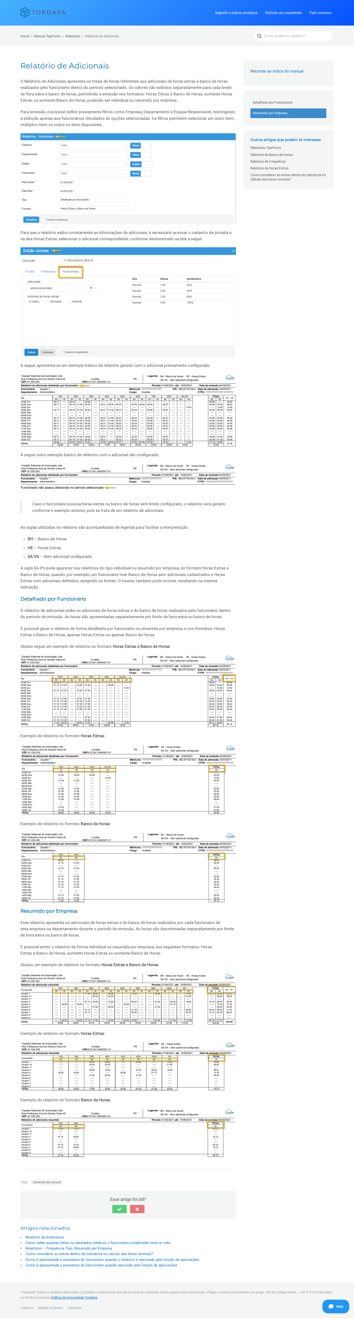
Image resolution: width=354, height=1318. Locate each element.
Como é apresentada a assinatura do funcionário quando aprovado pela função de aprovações (101, 1265)
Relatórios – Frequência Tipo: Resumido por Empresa (69, 1248)
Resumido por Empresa (270, 113)
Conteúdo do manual (47, 1182)
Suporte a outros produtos (236, 13)
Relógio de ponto (50, 1308)
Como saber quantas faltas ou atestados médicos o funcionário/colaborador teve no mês (98, 1243)
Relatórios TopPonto (265, 148)
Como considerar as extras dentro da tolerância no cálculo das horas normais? (89, 1254)
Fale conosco (321, 13)
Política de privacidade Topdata (74, 1297)
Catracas (74, 1308)
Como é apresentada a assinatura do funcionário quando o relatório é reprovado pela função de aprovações (112, 1260)
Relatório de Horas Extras (269, 168)
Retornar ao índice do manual (276, 71)
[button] (119, 1209)
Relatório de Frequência (268, 161)
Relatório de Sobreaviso (45, 1237)
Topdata (26, 1308)
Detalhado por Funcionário (273, 102)
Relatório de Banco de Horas (271, 155)
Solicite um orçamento (283, 13)
